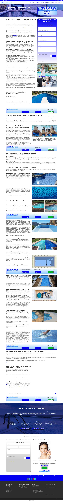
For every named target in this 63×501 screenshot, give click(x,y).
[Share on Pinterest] (33, 479)
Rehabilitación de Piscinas (36, 486)
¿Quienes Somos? (9, 485)
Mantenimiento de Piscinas (36, 493)
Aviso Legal (8, 486)
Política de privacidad (9, 490)
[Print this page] (35, 479)
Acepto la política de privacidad (43, 54)
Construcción (33, 2)
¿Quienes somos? (57, 0)
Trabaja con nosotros (57, 2)
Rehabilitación (38, 2)
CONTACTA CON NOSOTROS (38, 428)
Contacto (61, 0)
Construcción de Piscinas (36, 485)
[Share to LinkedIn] (31, 479)
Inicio (30, 2)
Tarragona (28, 387)
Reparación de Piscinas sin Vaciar (37, 490)
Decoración (52, 2)
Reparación (42, 2)
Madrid (19, 386)
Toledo (51, 494)
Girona (10, 385)
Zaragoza (53, 495)
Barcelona (8, 384)
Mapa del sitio (8, 492)
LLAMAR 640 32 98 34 (25, 428)
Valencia (53, 494)
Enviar (54, 56)
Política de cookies (9, 491)
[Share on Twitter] (29, 479)
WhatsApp (50, 111)
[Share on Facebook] (28, 479)
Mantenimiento (47, 2)
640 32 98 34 (50, 24)
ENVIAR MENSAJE (25, 111)
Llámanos (24, 27)
